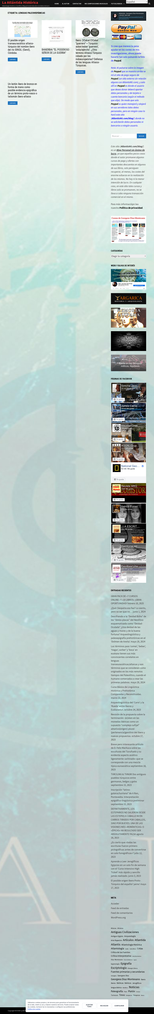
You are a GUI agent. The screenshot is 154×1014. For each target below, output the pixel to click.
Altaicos (120, 928)
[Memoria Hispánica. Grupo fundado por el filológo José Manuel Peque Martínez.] (128, 317)
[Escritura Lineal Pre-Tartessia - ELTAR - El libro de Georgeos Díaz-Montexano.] (128, 572)
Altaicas (113, 928)
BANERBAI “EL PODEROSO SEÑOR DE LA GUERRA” (55, 51)
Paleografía (117, 991)
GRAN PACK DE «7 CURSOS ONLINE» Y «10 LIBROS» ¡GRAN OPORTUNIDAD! (126, 600)
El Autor (65, 4)
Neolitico (125, 988)
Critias (140, 948)
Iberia (143, 979)
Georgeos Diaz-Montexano (125, 979)
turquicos (129, 995)
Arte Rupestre (116, 940)
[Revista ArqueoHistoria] (128, 492)
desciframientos (136, 956)
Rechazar (104, 1006)
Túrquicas (136, 995)
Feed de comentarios (122, 912)
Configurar (119, 1006)
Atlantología (117, 948)
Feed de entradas (120, 908)
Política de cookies (34, 1009)
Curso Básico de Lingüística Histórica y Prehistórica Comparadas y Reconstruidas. (126, 690)
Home (57, 4)
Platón (131, 991)
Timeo (122, 995)
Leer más (13, 59)
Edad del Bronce (128, 960)
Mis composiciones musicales (96, 4)
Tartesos (138, 991)
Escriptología (119, 968)
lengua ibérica (116, 987)
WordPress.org (118, 917)
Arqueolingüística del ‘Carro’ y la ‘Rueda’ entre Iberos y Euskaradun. (127, 706)
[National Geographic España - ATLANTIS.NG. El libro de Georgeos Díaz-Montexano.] (128, 472)
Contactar (77, 4)
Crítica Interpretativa (121, 955)
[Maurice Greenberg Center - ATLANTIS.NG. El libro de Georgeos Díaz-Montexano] (128, 432)
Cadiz (127, 949)
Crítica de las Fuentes (120, 952)
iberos (113, 983)
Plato (125, 992)
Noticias (134, 987)
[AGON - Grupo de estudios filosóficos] (128, 452)
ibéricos (128, 983)
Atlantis (115, 944)
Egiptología (115, 964)
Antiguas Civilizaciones (125, 932)
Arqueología (130, 936)
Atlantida (140, 940)
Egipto (135, 960)
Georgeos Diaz (123, 975)
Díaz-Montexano (117, 960)
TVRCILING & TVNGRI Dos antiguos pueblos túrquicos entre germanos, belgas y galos (128, 778)
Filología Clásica (133, 968)
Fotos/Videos (116, 4)
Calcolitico (133, 949)
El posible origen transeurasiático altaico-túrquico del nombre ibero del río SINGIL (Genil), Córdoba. (21, 46)
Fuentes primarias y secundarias (128, 971)
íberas (142, 995)
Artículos (128, 940)
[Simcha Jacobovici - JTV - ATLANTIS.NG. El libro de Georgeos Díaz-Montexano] (128, 392)
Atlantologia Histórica (131, 944)
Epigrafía (126, 963)
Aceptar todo (89, 1005)
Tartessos (114, 995)
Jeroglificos (136, 983)
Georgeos (113, 976)
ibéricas (120, 983)
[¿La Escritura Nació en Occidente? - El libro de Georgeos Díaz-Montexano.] (128, 533)
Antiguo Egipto (117, 936)
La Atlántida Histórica (20, 2)
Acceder (115, 903)
